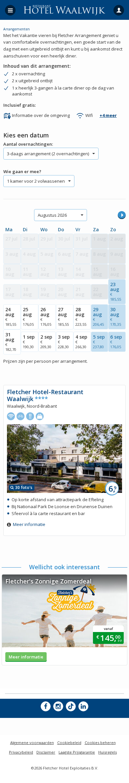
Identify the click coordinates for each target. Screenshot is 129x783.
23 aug (115, 291)
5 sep (99, 341)
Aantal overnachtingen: (28, 144)
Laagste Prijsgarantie (77, 752)
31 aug (10, 341)
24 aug (10, 316)
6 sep (116, 341)
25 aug (28, 316)
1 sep (29, 341)
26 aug (45, 316)
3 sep (64, 341)
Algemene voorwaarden (32, 742)
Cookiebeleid (69, 742)
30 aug (115, 316)
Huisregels (107, 752)
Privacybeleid (21, 752)
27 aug (63, 316)
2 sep (46, 341)
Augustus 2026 (52, 215)
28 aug (80, 316)
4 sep (81, 341)
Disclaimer (45, 752)
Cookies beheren (100, 742)
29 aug (98, 316)
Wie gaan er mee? (22, 171)
